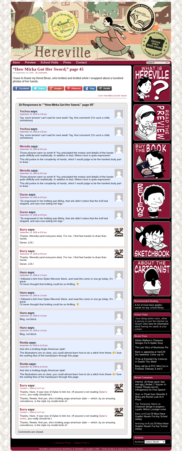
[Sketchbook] (152, 239)
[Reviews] (152, 200)
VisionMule (79, 449)
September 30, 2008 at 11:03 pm (34, 345)
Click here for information (155, 323)
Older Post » (82, 442)
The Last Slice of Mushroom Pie (151, 347)
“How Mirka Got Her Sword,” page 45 (48, 69)
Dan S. (140, 449)
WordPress (67, 449)
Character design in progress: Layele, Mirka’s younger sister (150, 408)
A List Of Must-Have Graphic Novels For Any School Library (151, 416)
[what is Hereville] (152, 83)
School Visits (49, 62)
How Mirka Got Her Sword (115, 96)
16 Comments (41, 73)
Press (67, 62)
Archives (139, 442)
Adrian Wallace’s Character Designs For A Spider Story (149, 341)
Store (16, 62)
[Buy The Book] (152, 161)
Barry (23, 229)
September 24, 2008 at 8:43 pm (33, 197)
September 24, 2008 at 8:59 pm (33, 232)
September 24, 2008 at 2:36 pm (33, 114)
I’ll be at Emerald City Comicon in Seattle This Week (151, 360)
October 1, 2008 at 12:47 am (32, 388)
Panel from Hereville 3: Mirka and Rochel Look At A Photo (151, 397)
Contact (81, 62)
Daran (24, 194)
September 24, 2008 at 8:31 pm (33, 149)
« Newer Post (63, 442)
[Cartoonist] (152, 278)
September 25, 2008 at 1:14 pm (33, 275)
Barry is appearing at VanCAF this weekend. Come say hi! (150, 353)
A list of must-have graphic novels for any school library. (149, 306)
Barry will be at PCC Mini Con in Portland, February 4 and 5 (151, 367)
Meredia (25, 146)
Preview (30, 62)
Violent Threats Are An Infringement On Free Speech (150, 388)
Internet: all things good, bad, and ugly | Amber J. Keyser (150, 383)
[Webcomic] (152, 122)
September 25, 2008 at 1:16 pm (33, 316)
